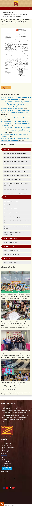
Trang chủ (5, 12)
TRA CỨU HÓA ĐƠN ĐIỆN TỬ (11, 254)
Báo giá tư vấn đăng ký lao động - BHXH (14, 167)
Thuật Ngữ (6, 461)
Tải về (7, 87)
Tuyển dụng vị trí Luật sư (8, 389)
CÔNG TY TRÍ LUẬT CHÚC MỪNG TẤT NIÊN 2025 (13, 382)
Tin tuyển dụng (7, 445)
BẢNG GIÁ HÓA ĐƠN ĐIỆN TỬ (12, 250)
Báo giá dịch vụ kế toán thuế (11, 201)
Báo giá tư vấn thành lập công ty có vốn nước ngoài (17, 157)
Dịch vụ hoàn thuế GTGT (10, 209)
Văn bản (11, 12)
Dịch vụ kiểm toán (8, 205)
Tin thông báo (7, 449)
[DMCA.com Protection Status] (7, 468)
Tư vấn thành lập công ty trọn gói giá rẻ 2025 (15, 193)
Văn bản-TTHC (7, 458)
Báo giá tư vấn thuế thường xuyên (12, 217)
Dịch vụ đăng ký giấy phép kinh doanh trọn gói (15, 189)
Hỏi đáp (6, 459)
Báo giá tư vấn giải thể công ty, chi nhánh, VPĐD (16, 175)
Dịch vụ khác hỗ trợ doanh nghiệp (12, 179)
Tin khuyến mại (7, 451)
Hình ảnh (6, 465)
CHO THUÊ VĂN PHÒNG (10, 242)
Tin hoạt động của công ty (10, 447)
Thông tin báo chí (8, 443)
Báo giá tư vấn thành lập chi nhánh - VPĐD (14, 171)
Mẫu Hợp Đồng (7, 463)
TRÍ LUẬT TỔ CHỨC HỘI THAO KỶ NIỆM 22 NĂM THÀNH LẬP (15, 294)
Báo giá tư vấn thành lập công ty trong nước (15, 153)
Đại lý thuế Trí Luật (9, 478)
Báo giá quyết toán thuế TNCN (11, 213)
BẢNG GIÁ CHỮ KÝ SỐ (10, 262)
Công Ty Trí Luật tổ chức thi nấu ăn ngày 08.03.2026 (14, 353)
